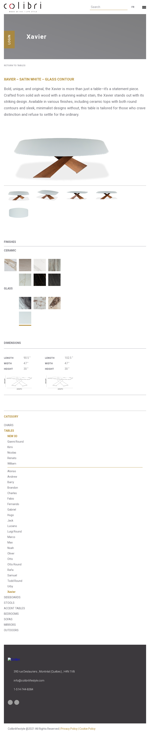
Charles (12, 493)
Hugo (10, 515)
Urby (10, 586)
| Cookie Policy (87, 728)
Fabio (10, 498)
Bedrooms (11, 613)
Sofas (8, 619)
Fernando (13, 504)
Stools (9, 602)
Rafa (10, 569)
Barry (10, 482)
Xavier (11, 591)
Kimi (10, 447)
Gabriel (11, 509)
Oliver (10, 553)
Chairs (8, 425)
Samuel (12, 575)
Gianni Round (15, 441)
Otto (10, 558)
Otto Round (14, 564)
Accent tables (14, 608)
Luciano (12, 526)
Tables (9, 430)
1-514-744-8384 (23, 689)
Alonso (11, 471)
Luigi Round (14, 531)
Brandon (12, 487)
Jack (10, 520)
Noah (10, 548)
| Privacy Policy (69, 728)
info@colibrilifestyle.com (29, 680)
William (11, 463)
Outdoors (11, 630)
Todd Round (14, 580)
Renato (11, 458)
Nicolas (11, 452)
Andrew (12, 476)
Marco (11, 537)
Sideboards (12, 597)
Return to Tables (14, 65)
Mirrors (10, 624)
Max (10, 542)
